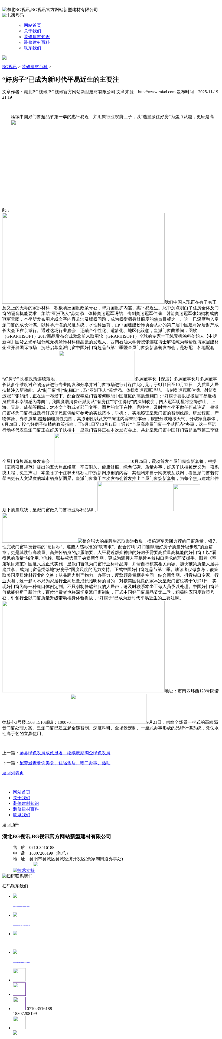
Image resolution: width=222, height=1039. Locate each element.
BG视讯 (9, 66)
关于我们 (32, 31)
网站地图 (23, 864)
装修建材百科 (37, 42)
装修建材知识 (37, 36)
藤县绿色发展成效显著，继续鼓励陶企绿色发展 (64, 753)
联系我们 (32, 48)
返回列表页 (13, 773)
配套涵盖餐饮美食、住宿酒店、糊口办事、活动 (64, 763)
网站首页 (32, 25)
